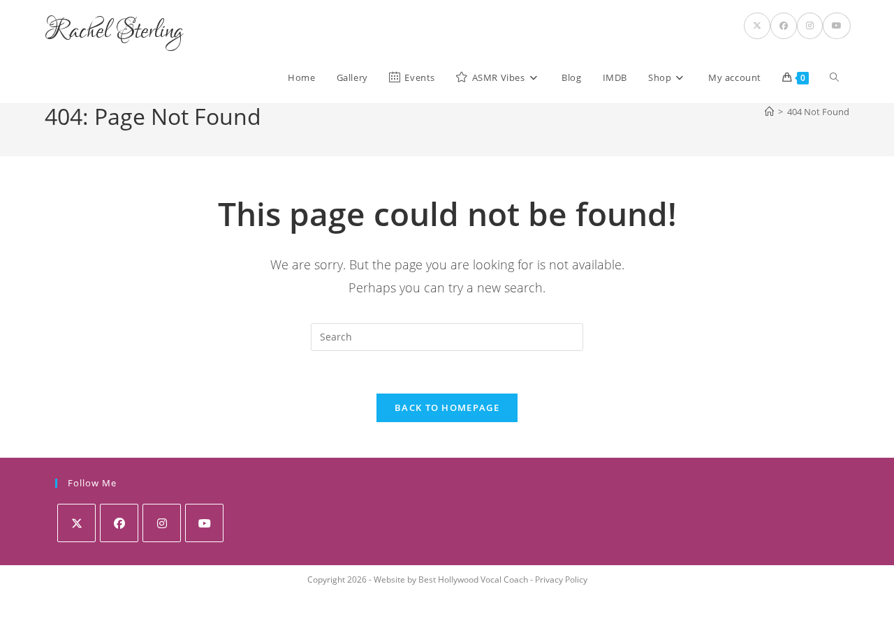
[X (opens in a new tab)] (757, 26)
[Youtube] (204, 523)
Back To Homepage (447, 407)
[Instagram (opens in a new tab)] (810, 26)
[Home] (769, 111)
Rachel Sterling (114, 31)
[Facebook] (119, 523)
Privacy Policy (561, 579)
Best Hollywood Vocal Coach (473, 579)
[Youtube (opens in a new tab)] (837, 26)
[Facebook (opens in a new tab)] (783, 26)
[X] (76, 523)
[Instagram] (161, 523)
